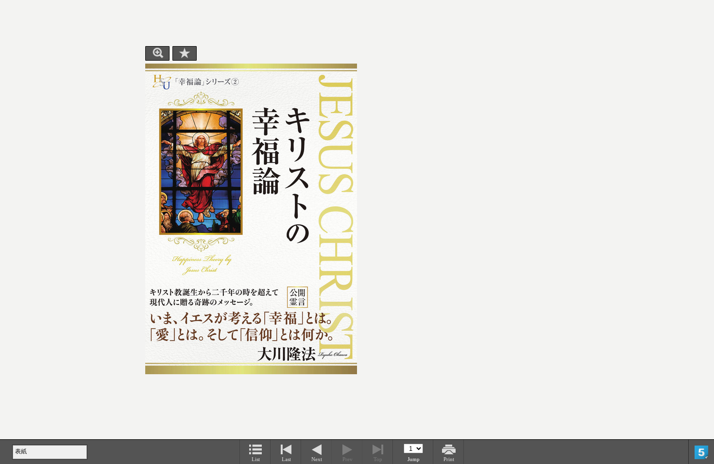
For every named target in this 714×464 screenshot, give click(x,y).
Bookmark (184, 53)
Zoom (157, 53)
